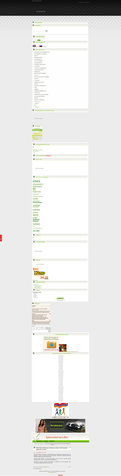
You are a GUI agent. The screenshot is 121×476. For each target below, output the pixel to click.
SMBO (43, 466)
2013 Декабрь (60, 391)
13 (37, 135)
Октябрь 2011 (37, 128)
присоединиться (36, 151)
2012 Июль (61, 368)
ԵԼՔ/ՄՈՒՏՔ (51, 441)
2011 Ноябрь (61, 358)
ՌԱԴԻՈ (35, 215)
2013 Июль (61, 384)
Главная (35, 443)
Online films (36, 284)
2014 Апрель (61, 395)
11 (34, 135)
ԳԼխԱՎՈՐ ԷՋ (39, 441)
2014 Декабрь (60, 398)
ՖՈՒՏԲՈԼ (35, 198)
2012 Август (61, 370)
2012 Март (61, 363)
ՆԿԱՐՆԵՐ (36, 194)
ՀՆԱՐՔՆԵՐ (36, 224)
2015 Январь (61, 399)
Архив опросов (62, 299)
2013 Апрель (61, 380)
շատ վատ (36, 297)
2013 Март (61, 379)
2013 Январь (61, 376)
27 (37, 139)
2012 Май (61, 366)
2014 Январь (61, 392)
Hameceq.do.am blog (37, 285)
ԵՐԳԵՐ (35, 218)
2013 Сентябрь (61, 387)
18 (34, 137)
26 (35, 139)
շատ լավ (35, 293)
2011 (38, 443)
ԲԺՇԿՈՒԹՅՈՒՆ (36, 206)
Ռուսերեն (44, 46)
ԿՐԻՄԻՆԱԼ (36, 205)
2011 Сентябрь (61, 355)
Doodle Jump (37, 191)
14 (38, 135)
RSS (88, 2)
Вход (55, 472)
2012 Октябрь (60, 372)
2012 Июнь (61, 367)
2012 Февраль (60, 362)
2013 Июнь (61, 383)
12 (35, 135)
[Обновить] (50, 324)
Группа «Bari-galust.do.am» (38, 149)
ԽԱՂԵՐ (34, 190)
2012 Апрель (61, 364)
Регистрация (51, 472)
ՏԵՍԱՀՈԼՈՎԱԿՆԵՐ (38, 196)
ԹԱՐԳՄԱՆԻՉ (35, 212)
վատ (35, 296)
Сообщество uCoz (37, 287)
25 (34, 139)
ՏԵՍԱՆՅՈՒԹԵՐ (37, 202)
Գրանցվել (46, 441)
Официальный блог (37, 286)
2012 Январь (61, 361)
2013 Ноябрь (61, 390)
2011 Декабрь (60, 359)
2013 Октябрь (60, 388)
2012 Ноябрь (61, 374)
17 (32, 137)
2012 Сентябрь (61, 371)
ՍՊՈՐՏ (36, 181)
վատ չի (35, 295)
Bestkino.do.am (35, 280)
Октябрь (41, 443)
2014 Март (61, 394)
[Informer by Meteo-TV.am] (36, 240)
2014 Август (61, 396)
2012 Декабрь (60, 375)
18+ (34, 188)
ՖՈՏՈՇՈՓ (36, 219)
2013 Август (61, 386)
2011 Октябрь (60, 357)
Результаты (57, 299)
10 (32, 135)
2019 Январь (61, 400)
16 (41, 135)
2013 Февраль (60, 378)
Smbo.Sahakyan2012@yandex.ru (72, 351)
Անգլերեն (38, 46)
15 (40, 135)
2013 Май (61, 382)
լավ (35, 294)
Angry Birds (36, 231)
